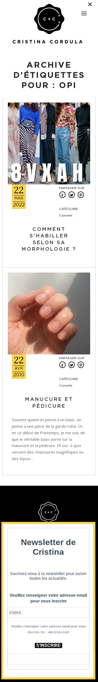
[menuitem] (84, 11)
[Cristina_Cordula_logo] (48, 24)
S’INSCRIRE (48, 645)
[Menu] (84, 13)
